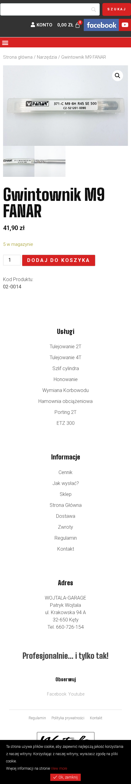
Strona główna (18, 57)
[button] (5, 42)
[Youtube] (125, 25)
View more (59, 768)
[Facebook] (101, 25)
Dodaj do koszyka (58, 260)
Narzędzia (47, 57)
